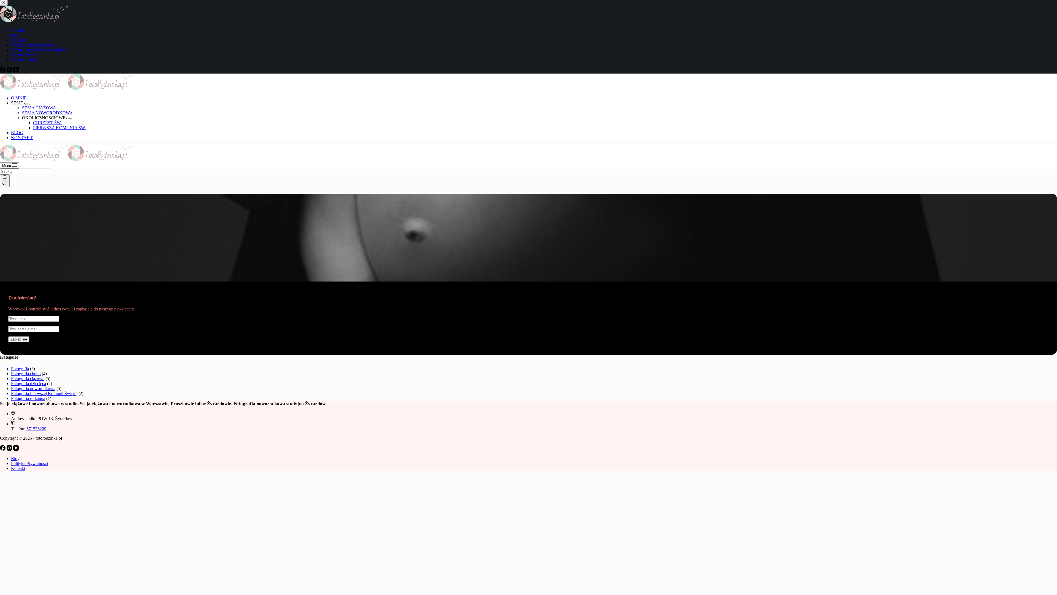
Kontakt (18, 468)
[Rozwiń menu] (27, 104)
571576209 (36, 428)
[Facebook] (3, 449)
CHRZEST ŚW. (47, 122)
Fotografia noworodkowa (33, 388)
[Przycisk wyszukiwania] (5, 180)
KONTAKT (22, 137)
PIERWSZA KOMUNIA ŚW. (59, 127)
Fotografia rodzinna (28, 398)
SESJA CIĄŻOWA (39, 108)
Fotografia (20, 368)
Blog (15, 458)
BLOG (17, 132)
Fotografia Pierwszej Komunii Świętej (44, 393)
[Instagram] (10, 449)
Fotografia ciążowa (27, 378)
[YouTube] (16, 449)
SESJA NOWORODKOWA (47, 112)
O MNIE (19, 98)
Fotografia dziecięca (28, 383)
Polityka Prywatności (29, 463)
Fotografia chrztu (26, 373)
